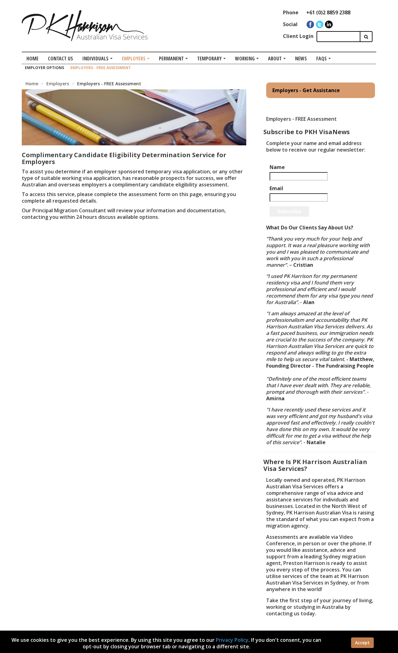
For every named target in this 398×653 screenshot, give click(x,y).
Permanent (171, 58)
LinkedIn (329, 24)
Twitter (319, 24)
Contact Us (60, 58)
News (301, 58)
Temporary (209, 58)
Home (32, 58)
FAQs (321, 58)
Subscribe (289, 211)
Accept (362, 643)
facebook (310, 24)
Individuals (95, 58)
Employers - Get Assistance (306, 90)
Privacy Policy (232, 640)
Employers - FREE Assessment (100, 67)
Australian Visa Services (85, 25)
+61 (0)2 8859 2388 (328, 12)
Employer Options (44, 67)
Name (277, 167)
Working (245, 58)
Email (276, 188)
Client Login (298, 36)
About (275, 58)
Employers (134, 58)
